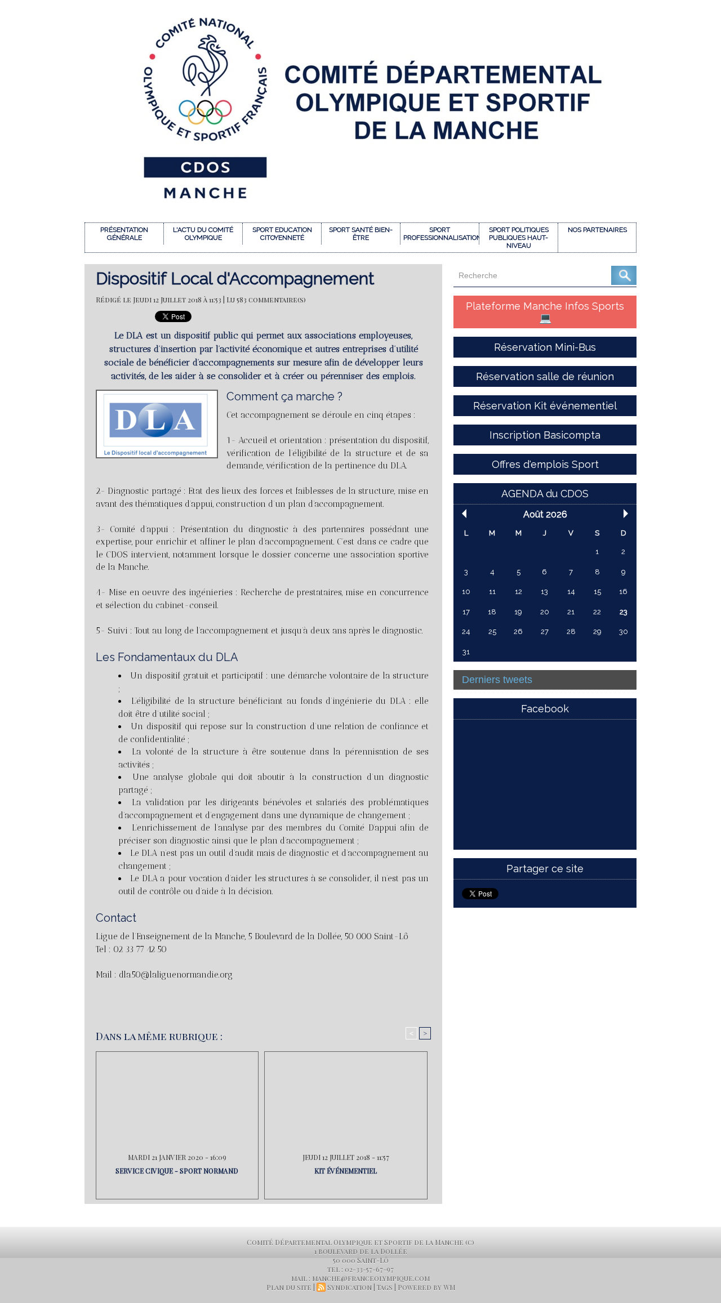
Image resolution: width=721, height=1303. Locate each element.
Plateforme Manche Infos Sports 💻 (545, 312)
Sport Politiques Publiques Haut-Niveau (519, 237)
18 (492, 612)
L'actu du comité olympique (203, 234)
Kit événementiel (345, 1170)
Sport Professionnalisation (441, 234)
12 (518, 591)
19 (518, 612)
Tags (385, 1287)
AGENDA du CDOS (545, 493)
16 (623, 591)
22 (597, 612)
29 (597, 631)
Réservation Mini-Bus (545, 347)
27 (545, 631)
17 (466, 612)
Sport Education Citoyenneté (282, 234)
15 (597, 591)
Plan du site (288, 1287)
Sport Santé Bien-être (361, 234)
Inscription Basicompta (544, 435)
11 (492, 591)
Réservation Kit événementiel (545, 406)
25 (492, 631)
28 (571, 631)
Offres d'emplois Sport (545, 464)
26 (518, 631)
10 (466, 591)
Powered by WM (426, 1287)
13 (544, 591)
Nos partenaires (597, 230)
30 (623, 631)
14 (571, 591)
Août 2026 (545, 514)
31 (466, 652)
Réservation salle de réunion (545, 376)
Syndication (349, 1287)
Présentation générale (124, 234)
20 (544, 612)
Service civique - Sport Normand (176, 1170)
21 (571, 612)
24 (466, 631)
